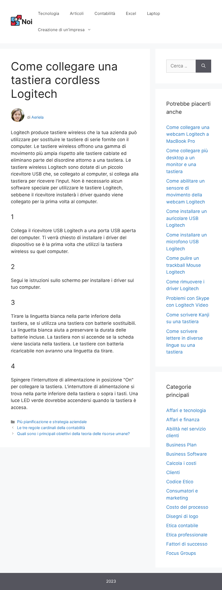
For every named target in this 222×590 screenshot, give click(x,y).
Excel (131, 13)
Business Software (186, 454)
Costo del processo (187, 507)
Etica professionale (186, 534)
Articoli (77, 13)
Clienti (173, 472)
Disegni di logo (182, 516)
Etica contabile (182, 525)
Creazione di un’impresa (61, 29)
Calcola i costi (181, 463)
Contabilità (104, 13)
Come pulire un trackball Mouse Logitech (183, 265)
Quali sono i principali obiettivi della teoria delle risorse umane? (73, 433)
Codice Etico (179, 481)
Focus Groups (181, 553)
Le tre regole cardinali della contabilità (51, 427)
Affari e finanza (183, 419)
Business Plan (181, 445)
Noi (27, 22)
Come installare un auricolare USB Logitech (186, 218)
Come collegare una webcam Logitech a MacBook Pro (188, 134)
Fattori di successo (186, 544)
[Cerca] (203, 66)
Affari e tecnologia (186, 410)
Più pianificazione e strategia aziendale (52, 421)
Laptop (153, 13)
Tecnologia (48, 13)
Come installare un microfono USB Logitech (186, 241)
